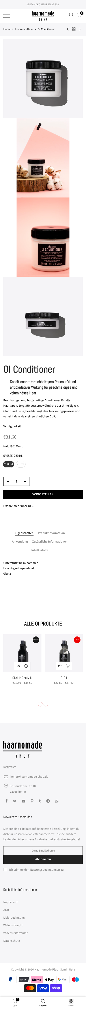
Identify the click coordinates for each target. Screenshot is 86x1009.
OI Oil (64, 678)
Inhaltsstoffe (39, 550)
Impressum (10, 902)
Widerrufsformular (15, 933)
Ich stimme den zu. (36, 870)
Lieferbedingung (14, 918)
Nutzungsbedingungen (45, 870)
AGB (6, 910)
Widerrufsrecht (13, 925)
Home (6, 29)
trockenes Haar (24, 29)
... (31, 506)
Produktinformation (51, 533)
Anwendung (20, 542)
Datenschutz (11, 941)
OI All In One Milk (22, 678)
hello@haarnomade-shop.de (29, 777)
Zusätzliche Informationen (49, 542)
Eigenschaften (24, 533)
